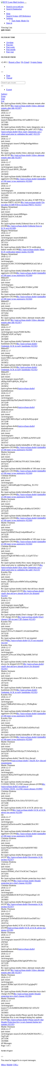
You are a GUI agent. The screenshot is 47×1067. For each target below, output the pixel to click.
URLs (15, 1065)
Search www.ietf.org (14, 6)
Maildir (10, 1065)
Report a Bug (14, 62)
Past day (9, 45)
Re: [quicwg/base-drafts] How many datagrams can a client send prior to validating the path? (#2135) (22, 131)
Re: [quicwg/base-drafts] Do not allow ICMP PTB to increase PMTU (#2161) (23, 203)
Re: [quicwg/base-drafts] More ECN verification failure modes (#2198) (22, 250)
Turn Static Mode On (20, 21)
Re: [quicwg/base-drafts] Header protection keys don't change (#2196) (21, 882)
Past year (10, 52)
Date (8, 75)
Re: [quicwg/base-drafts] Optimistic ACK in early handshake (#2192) (19, 345)
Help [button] (8, 14)
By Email (25, 62)
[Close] (2, 1056)
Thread (9, 78)
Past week (10, 47)
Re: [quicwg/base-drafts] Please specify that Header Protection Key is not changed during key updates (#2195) (22, 1022)
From (3, 96)
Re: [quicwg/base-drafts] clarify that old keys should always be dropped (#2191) (22, 593)
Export (9, 89)
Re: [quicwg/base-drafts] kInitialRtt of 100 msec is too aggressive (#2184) (23, 180)
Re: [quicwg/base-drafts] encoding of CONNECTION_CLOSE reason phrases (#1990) (23, 786)
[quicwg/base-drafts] (26, 388)
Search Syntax (12, 16)
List (2, 101)
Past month (10, 49)
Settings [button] (9, 18)
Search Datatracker (14, 9)
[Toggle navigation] (25, 2)
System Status (36, 62)
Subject (4, 94)
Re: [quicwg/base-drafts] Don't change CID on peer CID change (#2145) (22, 618)
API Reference (25, 16)
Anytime (9, 42)
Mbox (3, 1065)
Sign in (9, 23)
